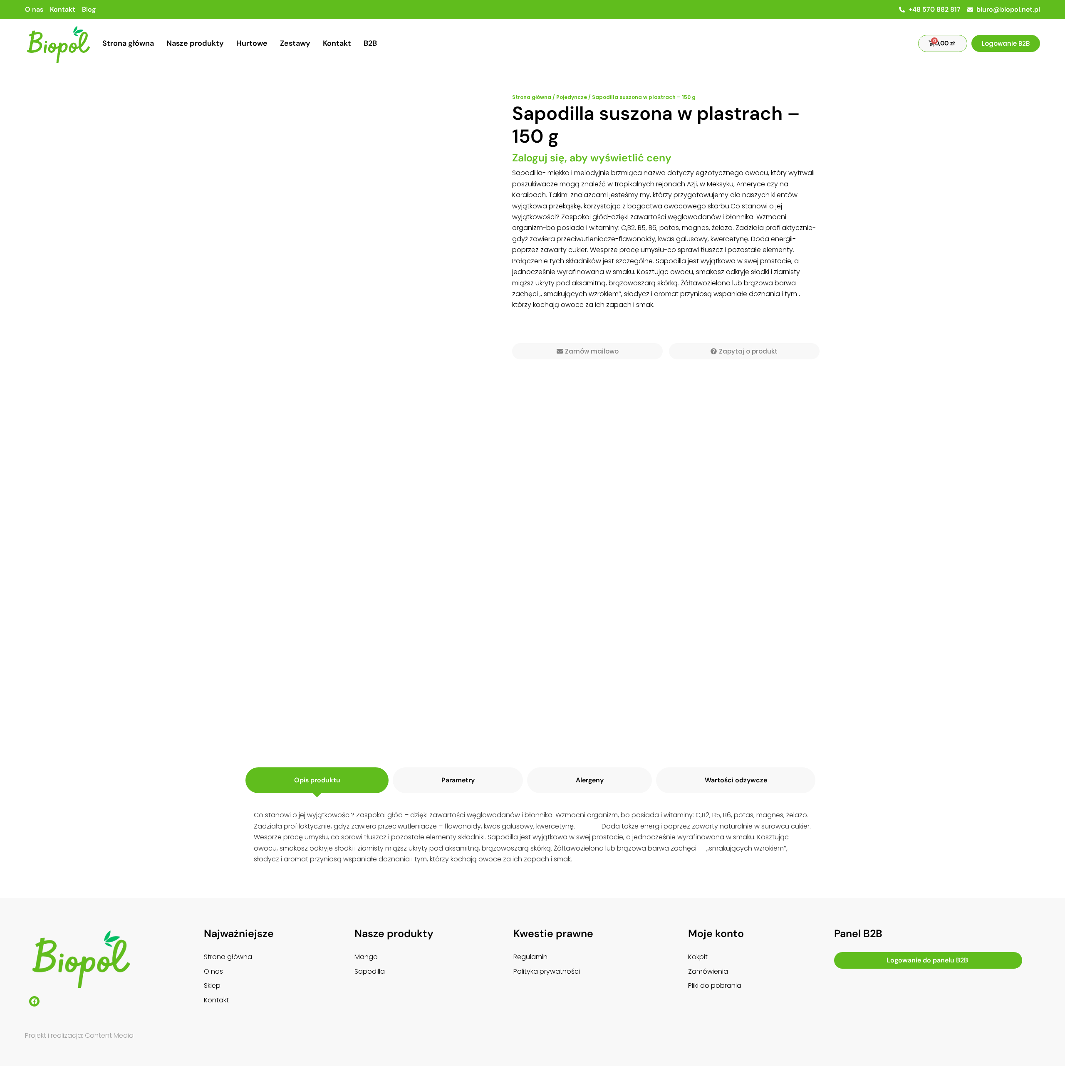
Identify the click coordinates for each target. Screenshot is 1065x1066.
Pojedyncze (571, 97)
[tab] (317, 780)
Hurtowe (251, 43)
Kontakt (337, 43)
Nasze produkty (195, 43)
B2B (370, 43)
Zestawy (295, 43)
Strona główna (128, 43)
